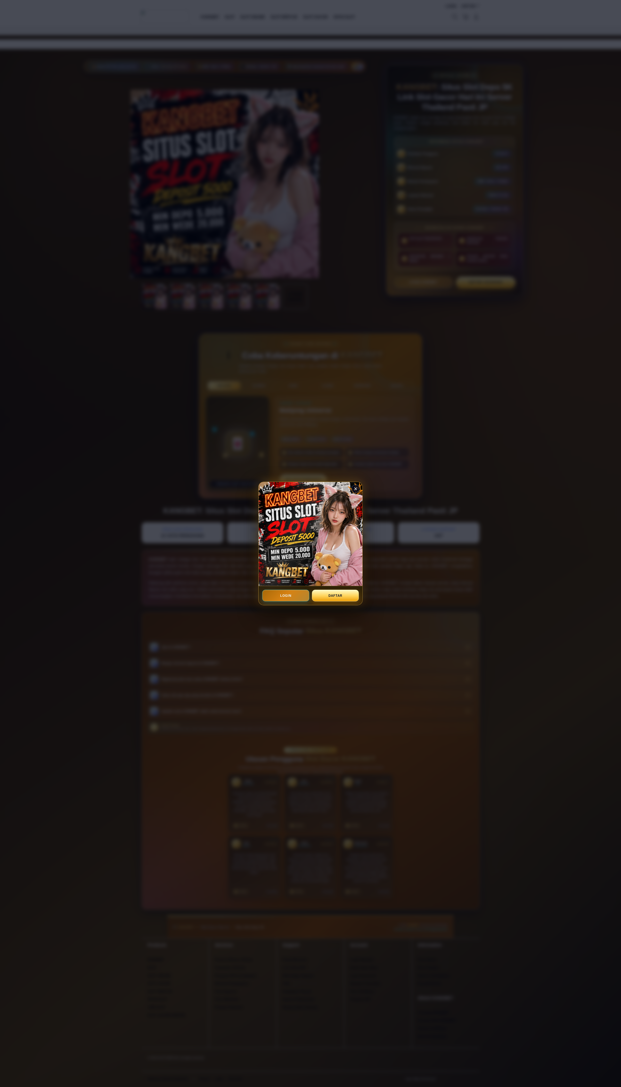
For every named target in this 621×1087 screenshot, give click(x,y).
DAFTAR (335, 595)
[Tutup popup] (355, 489)
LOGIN (285, 595)
